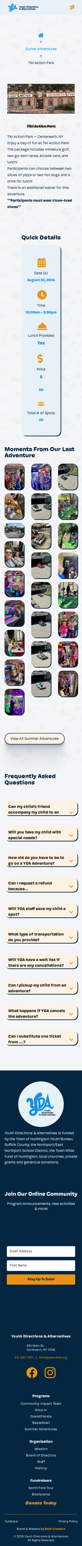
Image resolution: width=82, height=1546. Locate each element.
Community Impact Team (41, 1404)
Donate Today (41, 1503)
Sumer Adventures (41, 49)
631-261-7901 (24, 1357)
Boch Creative (55, 1529)
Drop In (41, 1410)
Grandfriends (41, 1416)
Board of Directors (41, 1455)
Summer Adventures (41, 1429)
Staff (41, 1462)
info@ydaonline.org (53, 1357)
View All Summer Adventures (34, 739)
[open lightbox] (14, 477)
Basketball (41, 1423)
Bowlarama (41, 1494)
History (41, 1468)
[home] (36, 7)
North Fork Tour (41, 1488)
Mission (41, 1449)
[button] (72, 7)
